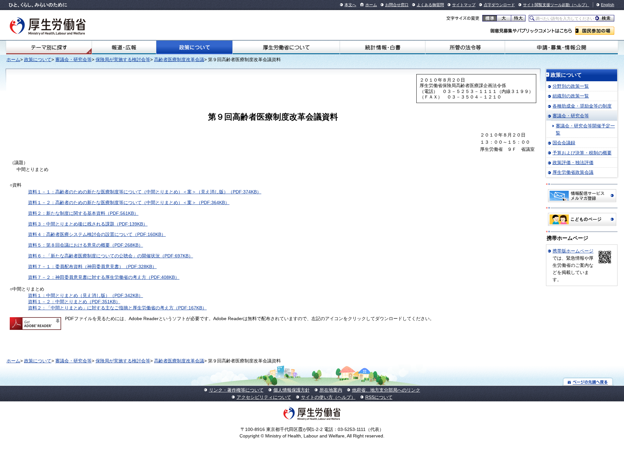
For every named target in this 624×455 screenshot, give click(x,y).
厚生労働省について (286, 47)
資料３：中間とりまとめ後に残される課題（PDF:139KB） (88, 224)
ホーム (371, 5)
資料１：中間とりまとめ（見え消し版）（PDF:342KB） (85, 295)
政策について (194, 47)
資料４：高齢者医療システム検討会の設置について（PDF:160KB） (97, 234)
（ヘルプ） (579, 5)
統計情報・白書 (382, 47)
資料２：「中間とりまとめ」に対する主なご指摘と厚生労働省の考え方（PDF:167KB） (117, 307)
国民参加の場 (594, 31)
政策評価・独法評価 (572, 162)
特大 (518, 18)
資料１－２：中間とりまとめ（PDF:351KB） (74, 301)
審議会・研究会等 (73, 59)
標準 (490, 18)
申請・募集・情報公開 (561, 47)
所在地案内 (330, 390)
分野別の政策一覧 (570, 86)
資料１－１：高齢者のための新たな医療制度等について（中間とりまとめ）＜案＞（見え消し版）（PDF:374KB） (144, 191)
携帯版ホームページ (572, 251)
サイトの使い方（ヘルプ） (328, 397)
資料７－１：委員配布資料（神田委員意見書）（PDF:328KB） (92, 266)
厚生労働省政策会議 (572, 172)
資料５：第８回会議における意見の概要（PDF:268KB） (85, 245)
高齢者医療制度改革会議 (179, 59)
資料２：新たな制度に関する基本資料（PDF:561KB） (83, 213)
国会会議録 (563, 142)
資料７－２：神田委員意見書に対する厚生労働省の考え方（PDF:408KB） (103, 277)
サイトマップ (463, 5)
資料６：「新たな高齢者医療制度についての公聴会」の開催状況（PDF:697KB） (110, 255)
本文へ (350, 5)
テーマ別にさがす (49, 47)
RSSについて (379, 397)
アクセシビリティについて (264, 397)
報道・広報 (124, 47)
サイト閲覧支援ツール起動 (546, 5)
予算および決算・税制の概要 (582, 152)
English (607, 5)
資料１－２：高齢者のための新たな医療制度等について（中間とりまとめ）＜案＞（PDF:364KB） (128, 202)
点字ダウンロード (499, 5)
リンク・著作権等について (236, 390)
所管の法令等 (465, 47)
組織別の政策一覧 (570, 95)
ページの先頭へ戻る (588, 381)
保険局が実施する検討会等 (123, 59)
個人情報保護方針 (291, 390)
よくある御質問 (430, 5)
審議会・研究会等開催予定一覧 (585, 129)
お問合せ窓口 (397, 5)
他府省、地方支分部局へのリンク (386, 390)
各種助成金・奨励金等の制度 (582, 106)
